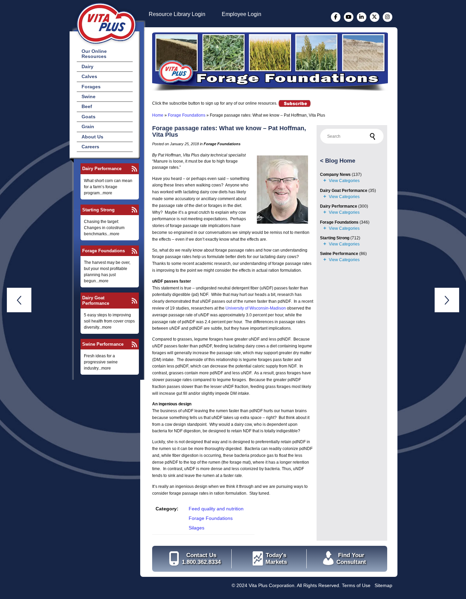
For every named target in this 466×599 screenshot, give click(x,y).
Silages (196, 527)
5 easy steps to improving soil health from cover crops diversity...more (109, 321)
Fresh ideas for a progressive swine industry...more (101, 362)
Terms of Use (356, 585)
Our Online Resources (94, 53)
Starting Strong (98, 209)
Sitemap (383, 585)
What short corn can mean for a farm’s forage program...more (108, 186)
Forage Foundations (103, 250)
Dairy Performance (101, 168)
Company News (335, 174)
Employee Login (241, 14)
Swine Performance (102, 344)
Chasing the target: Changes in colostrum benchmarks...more (104, 227)
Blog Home (340, 161)
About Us (92, 136)
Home (157, 115)
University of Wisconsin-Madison (255, 308)
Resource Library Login (177, 14)
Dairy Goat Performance (95, 300)
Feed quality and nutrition (216, 508)
